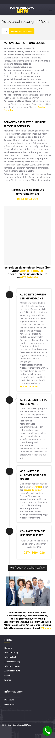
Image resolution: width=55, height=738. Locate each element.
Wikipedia (45, 628)
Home (5, 31)
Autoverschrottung (12, 671)
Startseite (8, 648)
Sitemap (7, 680)
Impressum (9, 700)
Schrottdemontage (12, 666)
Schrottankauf (10, 657)
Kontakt (7, 675)
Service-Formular (31, 270)
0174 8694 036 (29, 277)
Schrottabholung (11, 652)
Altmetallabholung (12, 661)
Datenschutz (9, 704)
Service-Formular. (29, 386)
